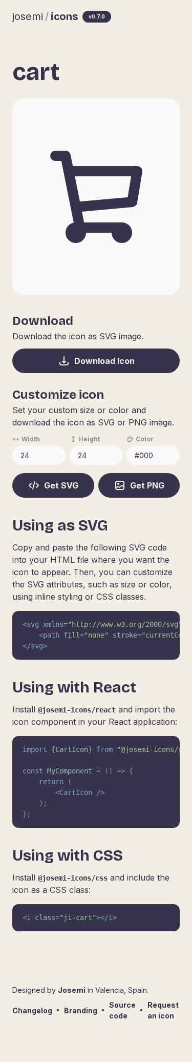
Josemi (72, 990)
